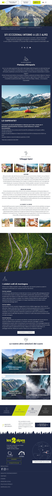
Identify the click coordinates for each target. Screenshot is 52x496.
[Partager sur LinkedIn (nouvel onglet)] (24, 48)
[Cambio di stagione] (4, 2)
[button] (7, 168)
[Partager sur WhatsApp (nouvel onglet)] (27, 48)
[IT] (43, 2)
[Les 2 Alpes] (16, 440)
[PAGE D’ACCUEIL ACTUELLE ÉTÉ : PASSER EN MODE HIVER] (3, 2)
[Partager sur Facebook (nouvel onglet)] (22, 48)
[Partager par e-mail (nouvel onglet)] (30, 48)
